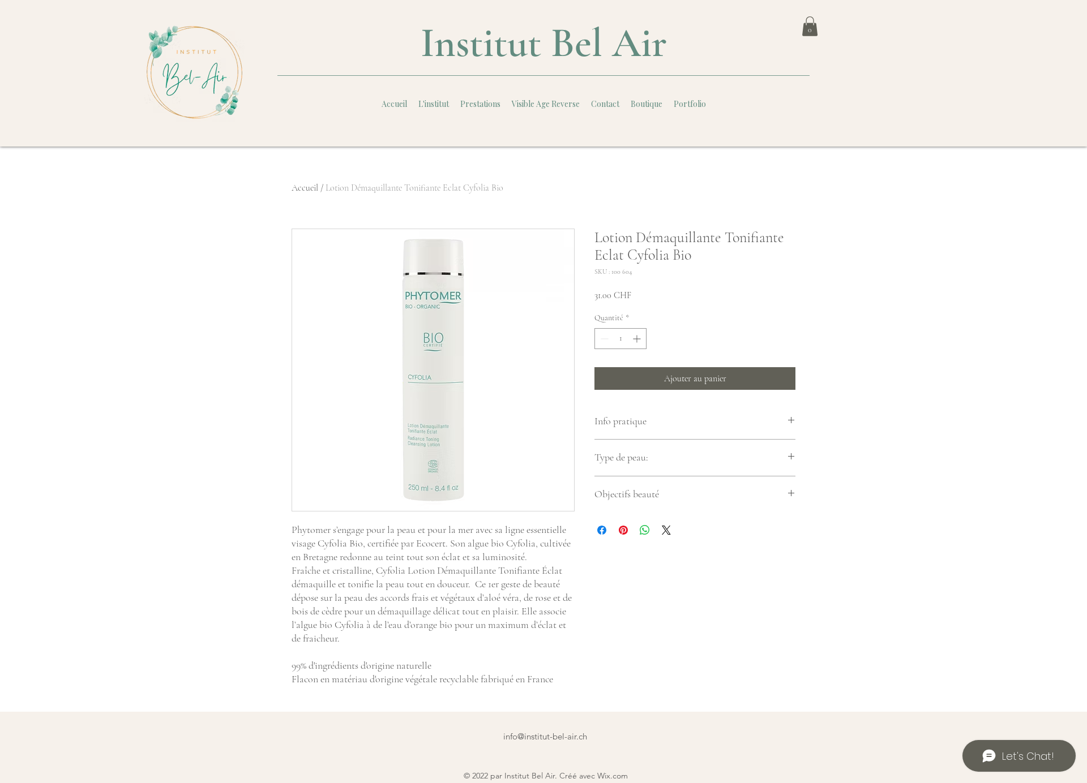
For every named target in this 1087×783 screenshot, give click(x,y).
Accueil (305, 187)
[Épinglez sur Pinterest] (623, 530)
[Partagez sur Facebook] (602, 530)
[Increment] (638, 339)
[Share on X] (666, 530)
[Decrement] (603, 339)
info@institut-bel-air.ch (545, 736)
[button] (810, 26)
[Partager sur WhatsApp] (645, 530)
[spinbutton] (620, 339)
